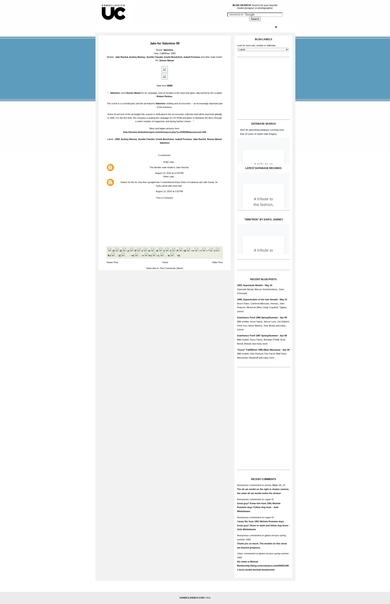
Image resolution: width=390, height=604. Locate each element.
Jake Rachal (121, 57)
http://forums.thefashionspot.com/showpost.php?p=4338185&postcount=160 (164, 132)
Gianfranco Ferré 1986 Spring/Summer (257, 317)
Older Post (217, 262)
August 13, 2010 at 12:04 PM (169, 173)
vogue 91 (269, 499)
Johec (166, 176)
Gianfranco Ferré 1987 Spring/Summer (257, 335)
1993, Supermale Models (250, 285)
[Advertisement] (178, 27)
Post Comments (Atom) (171, 268)
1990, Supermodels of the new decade (257, 299)
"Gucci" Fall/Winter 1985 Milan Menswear (259, 350)
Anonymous (243, 485)
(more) (240, 311)
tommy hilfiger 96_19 (275, 485)
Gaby (166, 162)
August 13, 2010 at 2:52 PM (169, 191)
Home (165, 262)
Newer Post (112, 262)
